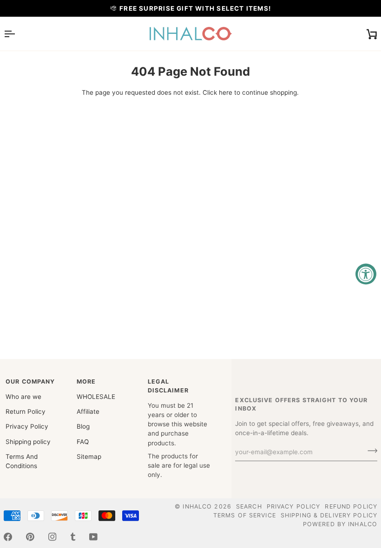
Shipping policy (28, 441)
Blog (83, 426)
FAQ (83, 441)
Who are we (23, 396)
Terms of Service (244, 515)
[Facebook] (8, 537)
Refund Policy (351, 506)
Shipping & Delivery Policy (329, 515)
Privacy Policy (27, 426)
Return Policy (26, 411)
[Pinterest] (30, 537)
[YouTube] (93, 537)
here (225, 92)
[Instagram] (52, 537)
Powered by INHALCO (340, 524)
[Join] (369, 451)
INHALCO (197, 506)
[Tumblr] (73, 537)
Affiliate (88, 411)
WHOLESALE (96, 396)
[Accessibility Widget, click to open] (365, 274)
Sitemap (89, 456)
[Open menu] (18, 34)
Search (249, 506)
